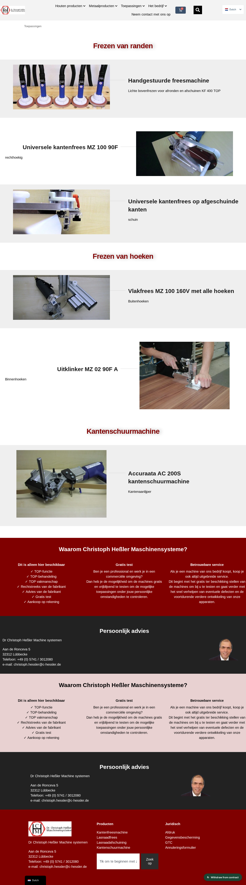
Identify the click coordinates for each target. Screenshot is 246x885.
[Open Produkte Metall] (116, 6)
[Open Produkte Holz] (84, 6)
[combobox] (118, 861)
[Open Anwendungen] (143, 6)
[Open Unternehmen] (166, 6)
